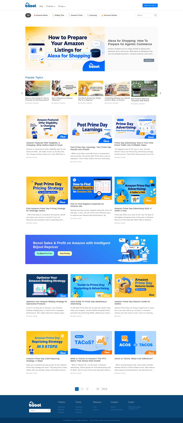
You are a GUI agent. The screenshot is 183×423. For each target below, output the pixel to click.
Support (95, 409)
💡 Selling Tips (58, 15)
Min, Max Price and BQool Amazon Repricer (35, 99)
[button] (22, 93)
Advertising (61, 407)
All (28, 15)
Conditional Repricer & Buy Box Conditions (90, 99)
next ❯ (104, 389)
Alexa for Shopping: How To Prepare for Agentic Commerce (130, 42)
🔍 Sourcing (92, 15)
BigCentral (61, 409)
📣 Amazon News (41, 15)
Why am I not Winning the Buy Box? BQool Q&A (63, 99)
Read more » (149, 60)
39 (98, 389)
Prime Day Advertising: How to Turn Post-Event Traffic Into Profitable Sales (134, 144)
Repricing (61, 412)
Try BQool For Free (44, 253)
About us (113, 407)
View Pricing (65, 253)
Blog (41, 6)
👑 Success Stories (109, 15)
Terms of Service (104, 420)
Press (94, 407)
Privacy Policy (115, 420)
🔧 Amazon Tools (75, 15)
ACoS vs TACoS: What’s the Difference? (134, 359)
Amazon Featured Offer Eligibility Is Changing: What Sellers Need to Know (44, 144)
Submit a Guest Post (116, 409)
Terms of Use (94, 420)
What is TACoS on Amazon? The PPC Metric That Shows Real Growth (88, 360)
